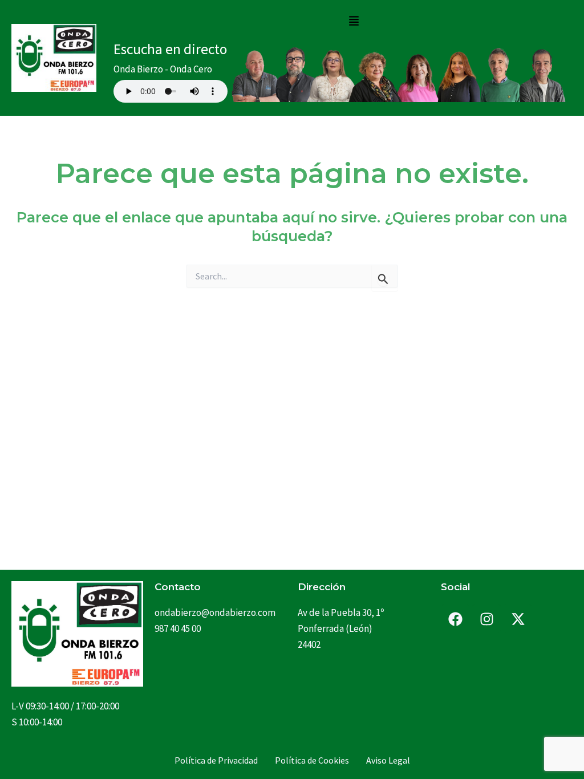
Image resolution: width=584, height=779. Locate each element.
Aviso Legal (388, 760)
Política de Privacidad (216, 760)
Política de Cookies (312, 760)
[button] (353, 21)
